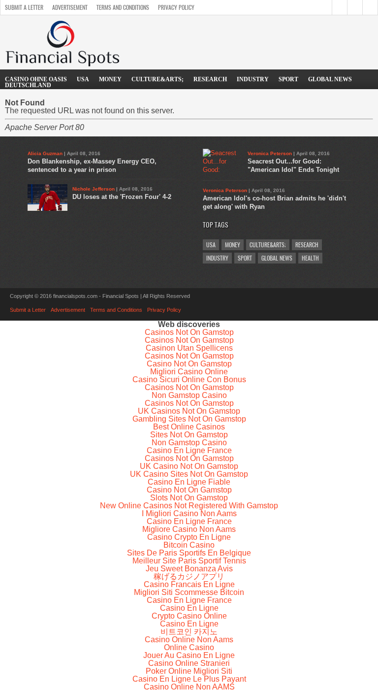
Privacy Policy (176, 7)
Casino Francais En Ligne (189, 584)
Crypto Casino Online (189, 616)
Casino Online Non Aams (189, 639)
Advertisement (70, 7)
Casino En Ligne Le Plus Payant (189, 679)
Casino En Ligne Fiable (189, 482)
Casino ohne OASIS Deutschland (36, 82)
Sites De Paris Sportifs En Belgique (189, 553)
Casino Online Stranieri (189, 663)
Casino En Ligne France (189, 450)
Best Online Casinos (189, 427)
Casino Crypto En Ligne (189, 537)
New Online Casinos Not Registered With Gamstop (189, 505)
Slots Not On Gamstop (189, 498)
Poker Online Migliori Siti (189, 671)
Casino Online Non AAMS (189, 687)
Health (310, 258)
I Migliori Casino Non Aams (189, 513)
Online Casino (189, 647)
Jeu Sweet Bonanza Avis (189, 568)
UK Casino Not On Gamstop (189, 466)
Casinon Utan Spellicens (189, 348)
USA (83, 79)
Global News (330, 79)
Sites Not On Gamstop (189, 434)
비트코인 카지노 (189, 631)
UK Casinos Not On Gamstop (189, 411)
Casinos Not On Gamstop (189, 332)
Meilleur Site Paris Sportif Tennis (189, 561)
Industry (253, 79)
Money (110, 79)
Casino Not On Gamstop (189, 364)
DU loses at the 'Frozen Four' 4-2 (121, 196)
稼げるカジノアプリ (189, 576)
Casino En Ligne (189, 608)
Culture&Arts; (157, 79)
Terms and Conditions (122, 7)
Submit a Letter (24, 7)
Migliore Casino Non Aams (189, 529)
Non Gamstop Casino (189, 395)
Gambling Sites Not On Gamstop (189, 419)
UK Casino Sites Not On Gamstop (189, 474)
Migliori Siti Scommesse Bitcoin (189, 592)
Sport (288, 79)
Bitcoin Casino (189, 545)
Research (210, 79)
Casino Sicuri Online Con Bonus (189, 379)
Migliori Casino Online (189, 371)
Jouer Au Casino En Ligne (189, 655)
